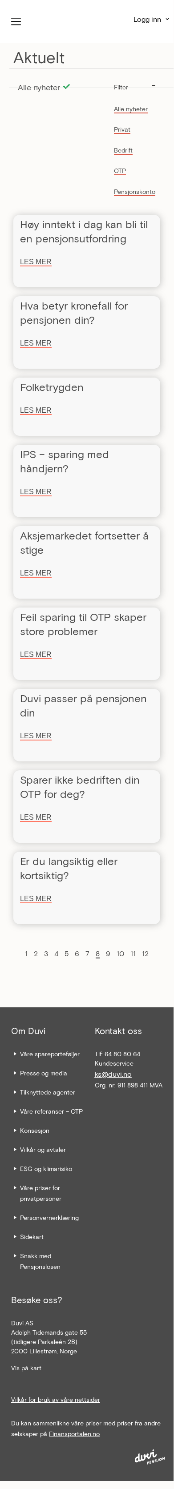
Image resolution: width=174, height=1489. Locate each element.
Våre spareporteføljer (50, 1054)
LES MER (36, 262)
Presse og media (43, 1073)
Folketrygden (52, 386)
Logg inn (147, 19)
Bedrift (123, 150)
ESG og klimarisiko (46, 1168)
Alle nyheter (131, 109)
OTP (120, 170)
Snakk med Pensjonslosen (40, 1261)
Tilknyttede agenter (47, 1092)
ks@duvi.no (113, 1074)
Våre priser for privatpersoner (40, 1193)
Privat (122, 129)
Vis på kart (26, 1368)
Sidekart (32, 1236)
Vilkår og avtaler (43, 1149)
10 (120, 953)
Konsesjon (34, 1130)
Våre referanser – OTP (51, 1111)
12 (145, 953)
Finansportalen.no (74, 1433)
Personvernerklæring (49, 1217)
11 (133, 953)
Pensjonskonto (134, 191)
